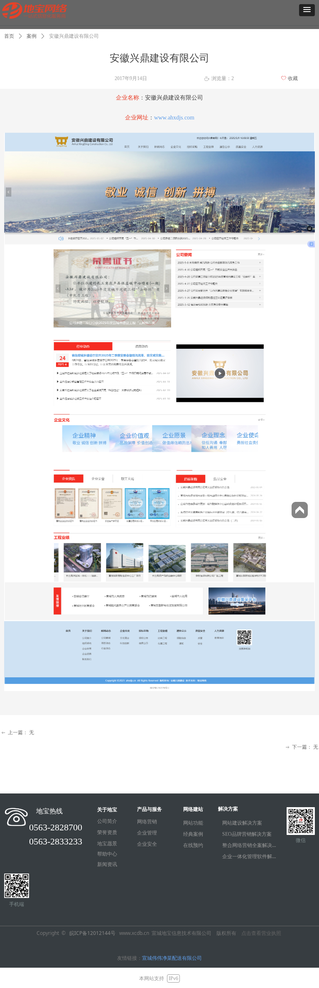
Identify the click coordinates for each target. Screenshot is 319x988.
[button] (307, 10)
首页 (9, 36)
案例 (32, 36)
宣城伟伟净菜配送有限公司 (172, 957)
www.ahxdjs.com (174, 117)
